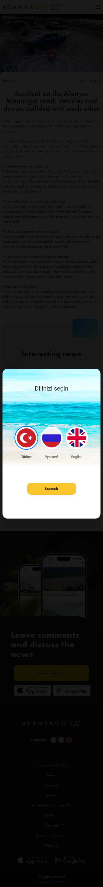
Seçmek (51, 488)
